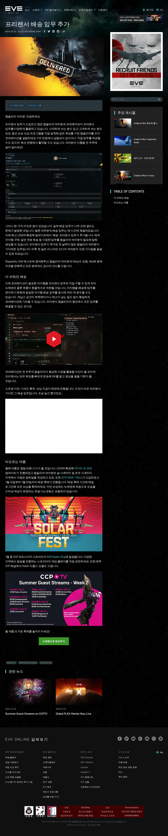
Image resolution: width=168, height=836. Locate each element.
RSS (120, 772)
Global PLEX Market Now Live (73, 713)
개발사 (46, 777)
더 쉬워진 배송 (17, 105)
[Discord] (147, 739)
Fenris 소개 (123, 757)
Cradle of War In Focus (144, 175)
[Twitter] (126, 739)
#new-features (45, 663)
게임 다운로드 (11, 762)
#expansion (11, 663)
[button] (148, 10)
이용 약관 (122, 762)
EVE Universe (87, 757)
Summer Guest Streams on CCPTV (26, 713)
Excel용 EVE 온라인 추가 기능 (19, 782)
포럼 (45, 772)
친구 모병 (47, 782)
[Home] (13, 13)
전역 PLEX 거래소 (71, 477)
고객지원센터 (49, 762)
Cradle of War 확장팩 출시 (146, 123)
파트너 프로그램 (50, 792)
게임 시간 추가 (12, 767)
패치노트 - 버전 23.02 (144, 158)
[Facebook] (120, 739)
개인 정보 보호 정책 (127, 767)
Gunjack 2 (85, 772)
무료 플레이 (10, 757)
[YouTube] (133, 739)
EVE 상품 (85, 782)
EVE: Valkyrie (87, 762)
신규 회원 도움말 (13, 777)
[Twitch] (140, 739)
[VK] (161, 739)
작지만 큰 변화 (83, 468)
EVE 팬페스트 (87, 777)
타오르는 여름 (34, 105)
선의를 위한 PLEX (51, 797)
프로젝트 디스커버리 (90, 787)
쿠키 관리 (122, 777)
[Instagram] (154, 739)
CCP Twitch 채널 (56, 556)
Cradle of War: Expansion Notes (145, 141)
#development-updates (28, 663)
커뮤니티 (47, 767)
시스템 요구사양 (12, 772)
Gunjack (84, 767)
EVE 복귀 (47, 787)
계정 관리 (47, 757)
